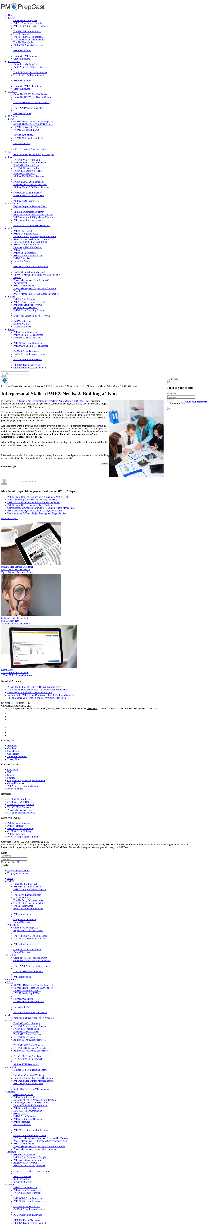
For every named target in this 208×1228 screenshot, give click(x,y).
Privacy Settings (15, 788)
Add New (105, 463)
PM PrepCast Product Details (27, 23)
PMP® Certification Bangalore (28, 255)
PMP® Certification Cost (25, 233)
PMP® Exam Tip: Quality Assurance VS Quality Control (34, 510)
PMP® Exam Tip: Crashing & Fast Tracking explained (33, 502)
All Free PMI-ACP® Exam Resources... (32, 187)
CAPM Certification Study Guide (29, 272)
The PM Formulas (22, 34)
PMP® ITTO (19, 250)
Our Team (12, 748)
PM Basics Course (22, 50)
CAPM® (12, 91)
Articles (12, 228)
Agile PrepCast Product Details (28, 67)
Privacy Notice (14, 759)
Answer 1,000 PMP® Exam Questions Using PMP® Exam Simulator (41, 695)
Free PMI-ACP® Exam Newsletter (30, 184)
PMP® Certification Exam (26, 244)
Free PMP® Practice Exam (26, 165)
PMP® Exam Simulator (18, 823)
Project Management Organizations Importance (36, 294)
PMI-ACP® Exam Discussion (27, 343)
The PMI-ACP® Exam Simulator (29, 75)
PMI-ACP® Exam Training (20, 828)
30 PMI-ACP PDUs (23, 135)
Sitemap (11, 777)
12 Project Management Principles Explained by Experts (40, 1138)
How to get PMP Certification (27, 247)
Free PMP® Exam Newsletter (27, 171)
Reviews (12, 296)
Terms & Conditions (17, 756)
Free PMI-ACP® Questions (20, 804)
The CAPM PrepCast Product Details (31, 102)
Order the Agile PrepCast (25, 64)
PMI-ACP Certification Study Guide (30, 266)
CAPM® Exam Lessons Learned (29, 354)
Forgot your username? (196, 401)
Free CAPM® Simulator (19, 807)
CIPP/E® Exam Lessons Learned (29, 367)
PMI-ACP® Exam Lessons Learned (30, 345)
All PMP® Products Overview (28, 45)
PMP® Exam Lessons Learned (28, 335)
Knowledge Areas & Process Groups (31, 239)
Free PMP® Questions (18, 801)
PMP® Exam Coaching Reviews (29, 310)
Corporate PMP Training (25, 56)
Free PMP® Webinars (24, 173)
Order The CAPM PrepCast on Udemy (32, 97)
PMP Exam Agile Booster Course (29, 26)
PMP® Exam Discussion (25, 332)
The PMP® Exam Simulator (27, 31)
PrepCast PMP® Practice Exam (22, 836)
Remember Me (177, 403)
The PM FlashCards (23, 42)
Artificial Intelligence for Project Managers (33, 154)
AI (9, 151)
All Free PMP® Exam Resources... (30, 176)
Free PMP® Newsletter (18, 799)
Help (9, 772)
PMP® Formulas (21, 258)
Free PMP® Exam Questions (27, 337)
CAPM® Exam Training (19, 831)
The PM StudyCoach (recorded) (28, 37)
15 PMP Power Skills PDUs (27, 127)
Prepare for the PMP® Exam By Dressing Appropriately (34, 687)
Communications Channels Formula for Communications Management (41, 508)
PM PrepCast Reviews (24, 299)
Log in (5, 865)
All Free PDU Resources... (26, 201)
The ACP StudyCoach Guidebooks (30, 72)
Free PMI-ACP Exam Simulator (28, 181)
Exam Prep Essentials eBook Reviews (31, 315)
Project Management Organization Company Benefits (39, 1146)
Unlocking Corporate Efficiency (28, 212)
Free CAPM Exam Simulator (27, 192)
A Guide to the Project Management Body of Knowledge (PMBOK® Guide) (53, 401)
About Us (12, 745)
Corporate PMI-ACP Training (27, 86)
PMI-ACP (92, 708)
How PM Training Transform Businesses (33, 214)
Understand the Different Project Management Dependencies (36, 513)
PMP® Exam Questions (25, 253)
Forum (11, 329)
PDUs (11, 119)
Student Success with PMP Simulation (31, 225)
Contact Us (12, 769)
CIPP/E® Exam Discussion (26, 365)
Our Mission (13, 751)
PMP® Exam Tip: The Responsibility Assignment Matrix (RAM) (38, 497)
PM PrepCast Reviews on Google (29, 302)
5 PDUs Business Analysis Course (30, 149)
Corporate (13, 203)
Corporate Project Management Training (26, 780)
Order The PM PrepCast (25, 20)
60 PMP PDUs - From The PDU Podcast (33, 124)
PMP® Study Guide (23, 231)
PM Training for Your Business (28, 220)
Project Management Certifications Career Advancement (40, 1141)
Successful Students (22, 326)
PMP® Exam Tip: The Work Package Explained (30, 505)
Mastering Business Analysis (21, 812)
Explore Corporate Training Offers (30, 206)
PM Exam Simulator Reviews (27, 304)
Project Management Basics (20, 810)
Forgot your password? (18, 870)
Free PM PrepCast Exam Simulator (30, 162)
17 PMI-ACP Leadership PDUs (28, 138)
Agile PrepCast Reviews (25, 307)
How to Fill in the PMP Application (30, 242)
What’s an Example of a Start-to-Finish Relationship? (32, 499)
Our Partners (13, 753)
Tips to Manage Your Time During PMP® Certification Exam (36, 698)
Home (11, 15)
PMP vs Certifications (23, 285)
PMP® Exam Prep (16, 834)
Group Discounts (21, 58)
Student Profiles (21, 324)
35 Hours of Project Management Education (34, 236)
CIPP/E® (12, 116)
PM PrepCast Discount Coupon (22, 786)
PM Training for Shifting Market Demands (33, 217)
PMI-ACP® (14, 61)
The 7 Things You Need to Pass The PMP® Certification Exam (37, 689)
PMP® (11, 17)
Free (10, 157)
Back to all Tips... (9, 518)
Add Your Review (22, 321)
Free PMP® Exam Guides (26, 168)
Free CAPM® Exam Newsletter (28, 195)
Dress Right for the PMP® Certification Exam (29, 692)
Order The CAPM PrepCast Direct (30, 94)
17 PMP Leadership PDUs (26, 129)
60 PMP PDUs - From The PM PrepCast (33, 121)
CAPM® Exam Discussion (26, 351)
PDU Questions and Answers (27, 359)
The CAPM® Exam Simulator (28, 108)
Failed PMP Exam (22, 261)
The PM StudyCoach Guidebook (29, 39)
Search (10, 775)
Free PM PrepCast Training (26, 160)
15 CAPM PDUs (21, 143)
